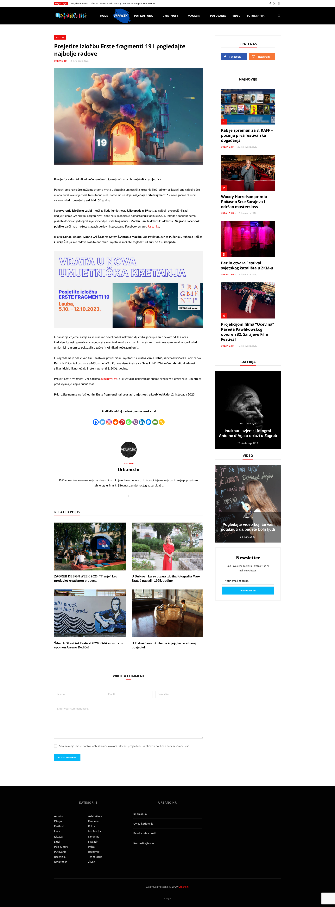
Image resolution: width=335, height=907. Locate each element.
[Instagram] (109, 422)
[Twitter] (102, 422)
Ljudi (57, 841)
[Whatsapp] (129, 422)
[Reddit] (115, 422)
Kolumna (93, 836)
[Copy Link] (162, 422)
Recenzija (60, 856)
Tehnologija (95, 856)
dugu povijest (108, 378)
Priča (91, 846)
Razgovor (93, 851)
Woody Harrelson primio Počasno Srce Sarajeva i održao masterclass (244, 201)
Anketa (58, 816)
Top (168, 899)
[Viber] (135, 422)
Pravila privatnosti (144, 833)
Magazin (194, 15)
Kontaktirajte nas (143, 843)
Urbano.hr (60, 60)
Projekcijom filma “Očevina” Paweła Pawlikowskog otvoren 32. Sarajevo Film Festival (113, 3)
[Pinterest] (122, 422)
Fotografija (256, 15)
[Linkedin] (142, 422)
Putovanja (218, 15)
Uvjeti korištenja (143, 823)
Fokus (91, 826)
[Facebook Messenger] (148, 422)
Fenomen (93, 821)
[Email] (155, 422)
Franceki (121, 15)
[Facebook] (96, 422)
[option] (248, 410)
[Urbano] (71, 16)
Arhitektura (95, 816)
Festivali (59, 826)
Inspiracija (94, 831)
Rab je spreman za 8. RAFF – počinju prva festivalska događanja (247, 135)
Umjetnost (170, 15)
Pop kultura (143, 15)
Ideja (57, 831)
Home (104, 15)
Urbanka (153, 226)
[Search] (278, 15)
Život (91, 861)
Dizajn (58, 821)
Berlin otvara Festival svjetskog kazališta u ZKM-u (247, 265)
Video (236, 15)
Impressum (140, 813)
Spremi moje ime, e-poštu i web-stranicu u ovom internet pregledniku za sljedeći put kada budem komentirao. (124, 746)
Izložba (60, 37)
